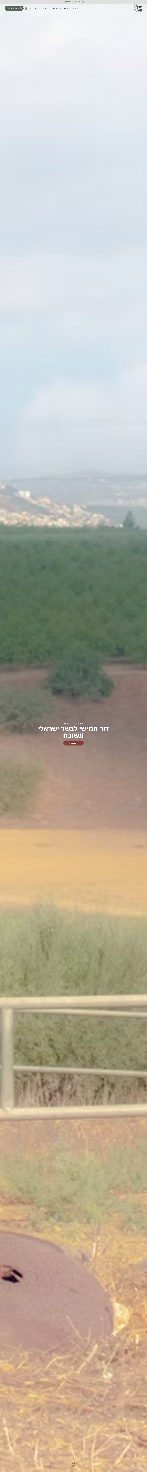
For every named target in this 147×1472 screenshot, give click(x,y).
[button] (26, 8)
